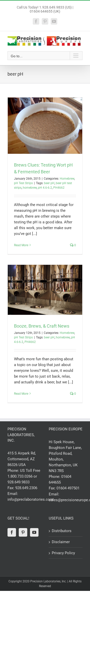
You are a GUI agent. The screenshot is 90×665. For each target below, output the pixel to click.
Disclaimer (61, 542)
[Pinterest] (23, 532)
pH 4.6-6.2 (45, 187)
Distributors (62, 531)
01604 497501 (68, 488)
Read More (21, 245)
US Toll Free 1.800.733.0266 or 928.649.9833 (24, 476)
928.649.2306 (26, 488)
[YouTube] (34, 532)
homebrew (30, 187)
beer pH (49, 183)
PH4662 (58, 187)
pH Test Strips (23, 183)
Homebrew (67, 178)
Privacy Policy (63, 553)
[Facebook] (12, 532)
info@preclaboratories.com (30, 499)
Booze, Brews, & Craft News (41, 326)
